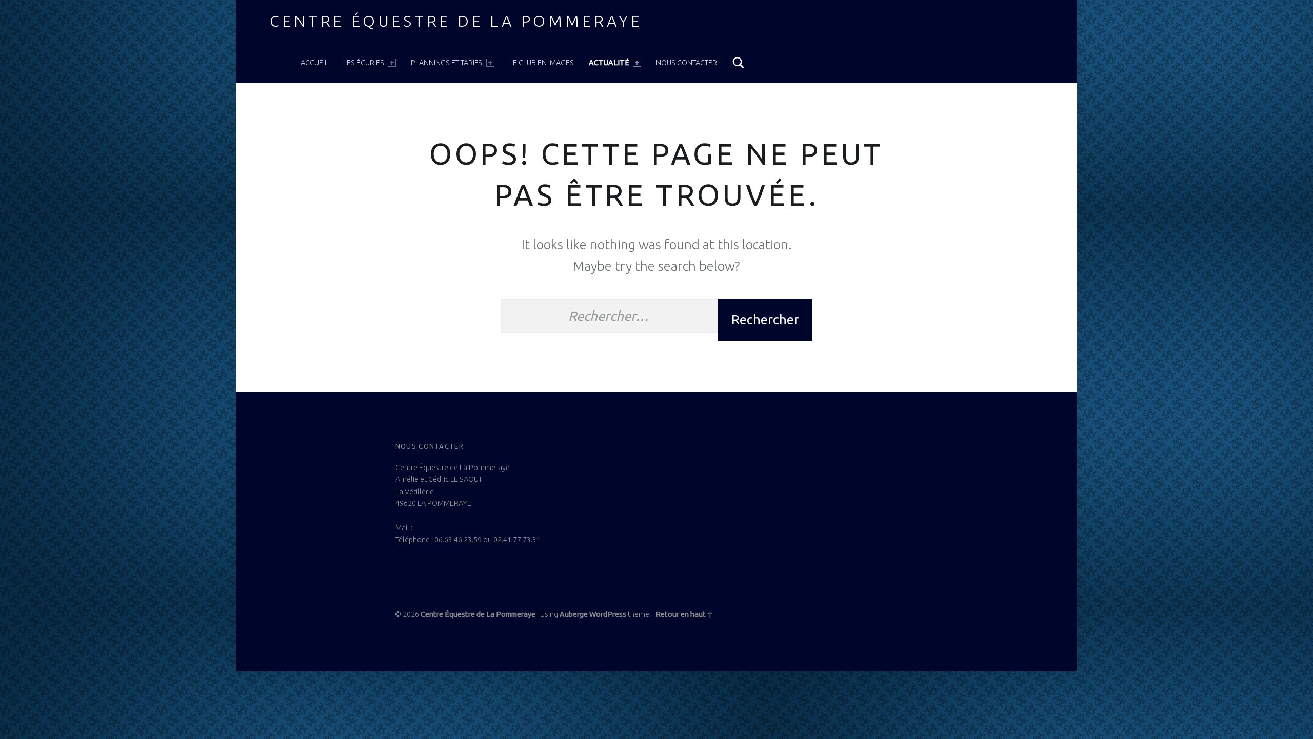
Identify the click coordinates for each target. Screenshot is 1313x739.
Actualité (609, 63)
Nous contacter (686, 63)
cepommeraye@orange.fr (457, 527)
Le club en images (541, 63)
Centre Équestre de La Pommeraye (456, 21)
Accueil (314, 63)
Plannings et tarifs (446, 63)
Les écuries (363, 63)
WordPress (607, 614)
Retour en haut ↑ (684, 614)
